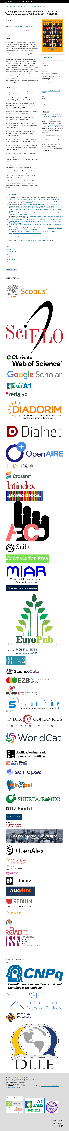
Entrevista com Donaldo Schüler (18, 199)
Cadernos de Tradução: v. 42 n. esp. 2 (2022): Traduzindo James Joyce (36, 217)
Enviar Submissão (11, 269)
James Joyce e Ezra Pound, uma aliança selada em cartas (34, 231)
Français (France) (10, 259)
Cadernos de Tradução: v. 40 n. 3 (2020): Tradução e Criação (40, 206)
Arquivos (12, 6)
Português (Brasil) (11, 252)
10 (15, 236)
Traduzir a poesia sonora (26, 224)
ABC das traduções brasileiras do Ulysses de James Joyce (40, 201)
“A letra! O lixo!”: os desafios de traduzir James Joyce (40, 216)
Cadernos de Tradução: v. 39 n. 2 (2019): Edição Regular (43, 199)
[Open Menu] (5, 1)
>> (18, 236)
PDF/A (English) (48, 57)
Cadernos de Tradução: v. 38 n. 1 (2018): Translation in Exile (35, 228)
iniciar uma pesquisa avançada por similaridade (30, 240)
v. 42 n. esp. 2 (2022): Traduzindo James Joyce (28, 6)
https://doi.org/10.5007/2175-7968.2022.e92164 (21, 26)
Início (7, 6)
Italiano (8, 262)
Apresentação (52, 228)
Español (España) (10, 249)
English (8, 254)
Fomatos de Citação (48, 83)
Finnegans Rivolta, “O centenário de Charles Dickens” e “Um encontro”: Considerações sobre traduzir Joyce (35, 220)
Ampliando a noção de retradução (32, 213)
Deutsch (8, 257)
